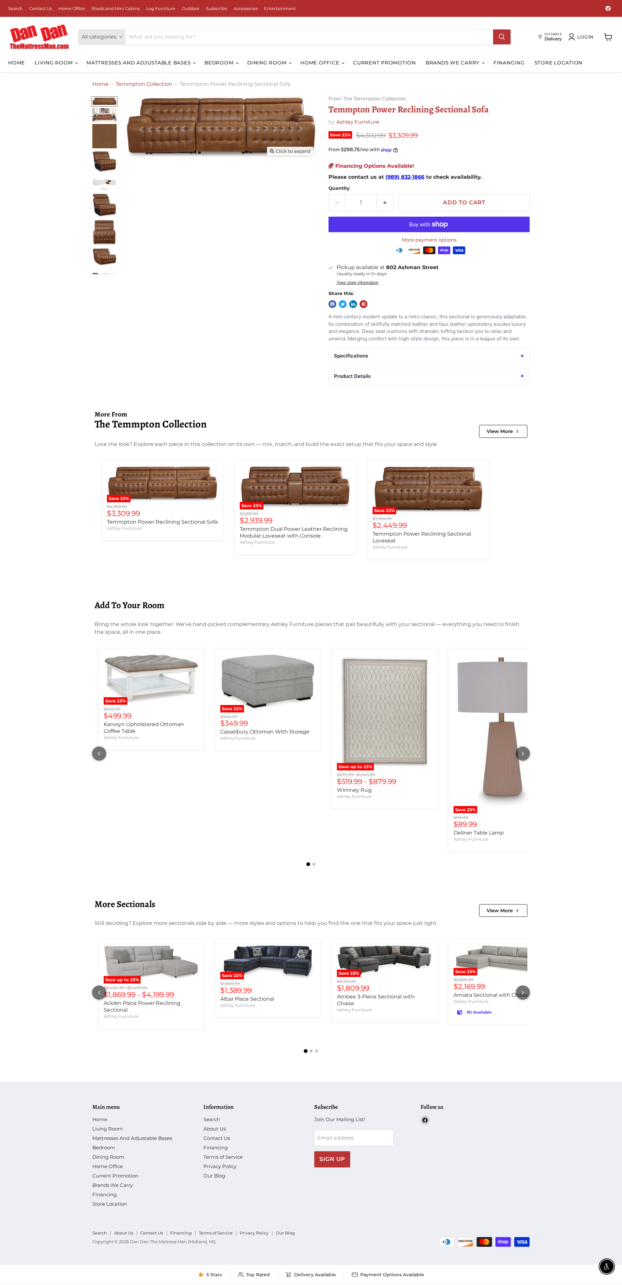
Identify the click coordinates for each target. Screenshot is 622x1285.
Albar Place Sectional (247, 999)
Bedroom (219, 63)
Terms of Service (223, 1157)
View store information (357, 282)
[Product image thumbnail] (104, 115)
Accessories (246, 8)
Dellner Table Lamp (479, 833)
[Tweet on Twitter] (343, 304)
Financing (509, 63)
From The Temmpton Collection (367, 99)
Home (16, 63)
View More (500, 431)
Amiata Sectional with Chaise (491, 995)
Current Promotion (384, 63)
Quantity (339, 188)
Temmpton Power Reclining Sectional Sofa (162, 522)
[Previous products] (99, 753)
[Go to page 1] (308, 864)
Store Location (559, 63)
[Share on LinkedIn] (353, 304)
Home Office (71, 8)
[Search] (502, 36)
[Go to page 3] (316, 1051)
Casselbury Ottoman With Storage (264, 732)
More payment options (429, 240)
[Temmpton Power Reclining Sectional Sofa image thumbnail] (104, 101)
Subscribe (216, 8)
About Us (214, 1129)
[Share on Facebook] (332, 304)
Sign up (332, 1159)
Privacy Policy (219, 1166)
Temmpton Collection (144, 84)
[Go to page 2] (313, 864)
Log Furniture (160, 8)
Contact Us (40, 8)
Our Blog (214, 1176)
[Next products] (523, 753)
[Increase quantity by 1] (385, 202)
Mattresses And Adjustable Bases (139, 63)
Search (15, 8)
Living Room (54, 63)
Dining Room (267, 63)
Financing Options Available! (374, 166)
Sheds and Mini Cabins (115, 8)
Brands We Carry (453, 63)
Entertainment (280, 8)
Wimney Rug (354, 790)
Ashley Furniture (357, 122)
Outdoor (191, 8)
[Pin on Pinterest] (363, 304)
